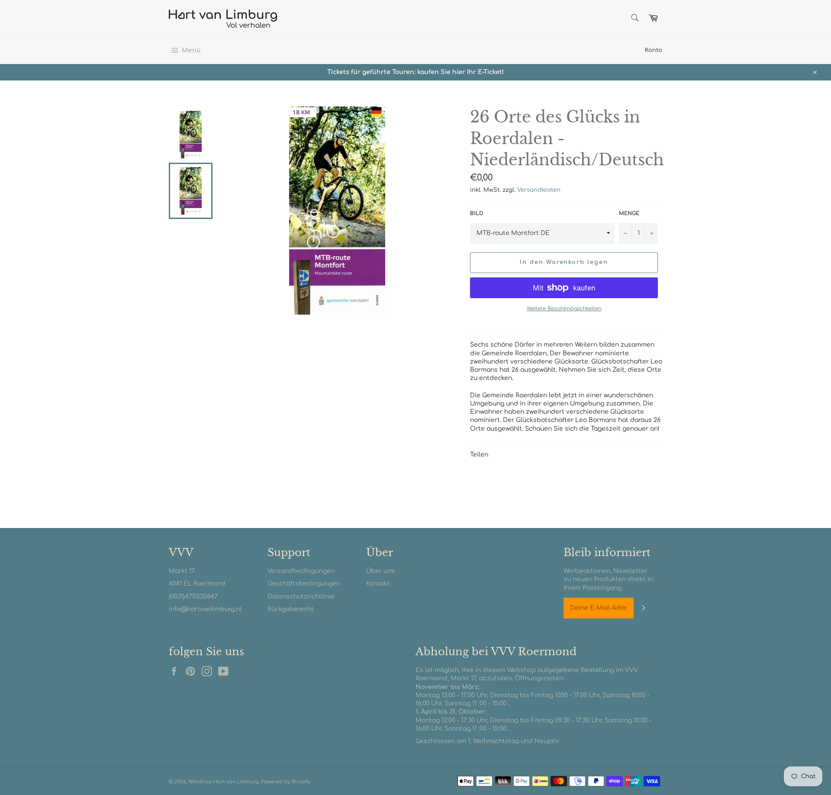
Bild (476, 213)
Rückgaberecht (290, 609)
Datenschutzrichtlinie (301, 596)
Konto (653, 50)
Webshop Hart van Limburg (223, 782)
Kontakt (378, 583)
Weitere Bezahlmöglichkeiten (564, 309)
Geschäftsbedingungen (303, 583)
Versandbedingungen (301, 571)
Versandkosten (538, 190)
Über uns (380, 571)
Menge (629, 213)
